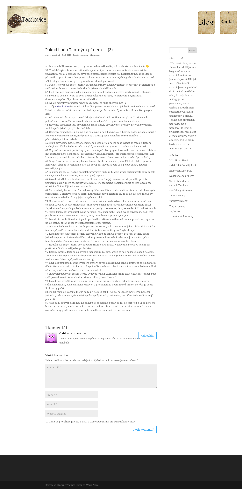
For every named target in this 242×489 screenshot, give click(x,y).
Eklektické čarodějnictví (182, 165)
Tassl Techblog (177, 195)
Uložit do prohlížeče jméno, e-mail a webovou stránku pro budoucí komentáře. (92, 421)
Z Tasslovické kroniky (181, 216)
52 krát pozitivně (178, 160)
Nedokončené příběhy (181, 175)
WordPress (92, 484)
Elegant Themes (66, 484)
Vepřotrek (174, 211)
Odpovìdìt (147, 335)
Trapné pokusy (177, 206)
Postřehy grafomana (180, 190)
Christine (64, 333)
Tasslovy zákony (80, 54)
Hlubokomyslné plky (180, 170)
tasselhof (56, 54)
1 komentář (95, 54)
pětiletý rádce (62, 106)
